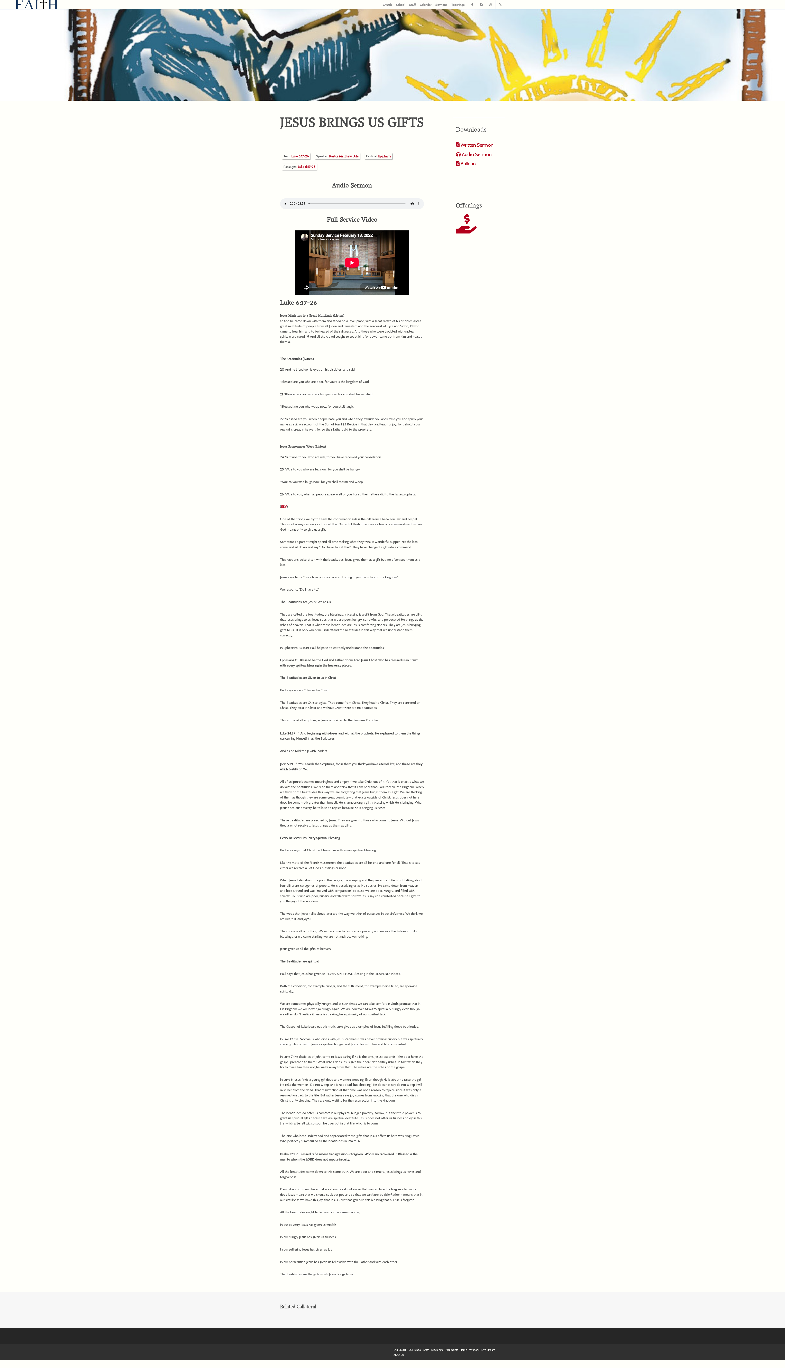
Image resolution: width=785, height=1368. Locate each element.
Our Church (400, 1349)
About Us (399, 1355)
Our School (415, 1349)
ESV (284, 507)
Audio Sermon (476, 154)
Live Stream (488, 1349)
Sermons (441, 5)
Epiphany (384, 156)
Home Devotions (469, 1349)
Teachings (458, 5)
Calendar (425, 5)
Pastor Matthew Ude (344, 156)
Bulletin (468, 164)
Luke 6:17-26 (300, 156)
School (400, 5)
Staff (412, 5)
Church (387, 5)
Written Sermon (476, 145)
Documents (451, 1349)
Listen (338, 316)
